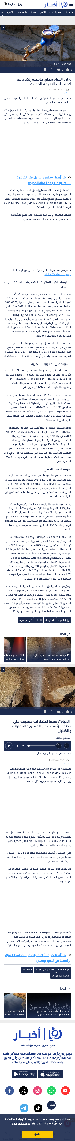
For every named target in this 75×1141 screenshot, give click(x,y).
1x (17, 745)
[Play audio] (8, 745)
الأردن (43, 12)
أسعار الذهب (55, 12)
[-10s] (59, 746)
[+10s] (67, 746)
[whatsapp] (51, 1090)
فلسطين (22, 12)
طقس (10, 12)
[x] (23, 1090)
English (12, 4)
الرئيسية (70, 12)
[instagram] (37, 1090)
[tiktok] (38, 1108)
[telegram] (24, 1108)
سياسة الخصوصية (21, 1123)
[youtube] (65, 1090)
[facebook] (9, 1090)
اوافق (37, 1134)
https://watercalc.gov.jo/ (58, 274)
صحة (33, 12)
